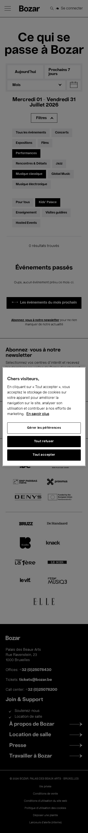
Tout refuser (44, 441)
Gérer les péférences (44, 427)
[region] (44, 416)
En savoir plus (37, 414)
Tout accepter (44, 454)
